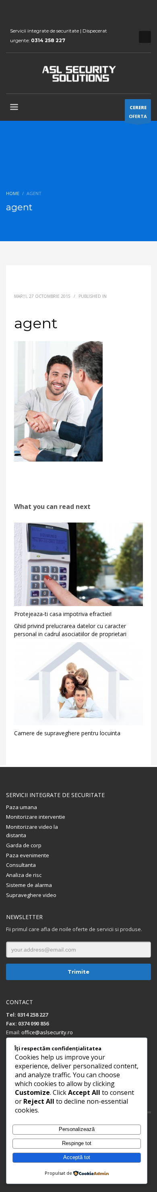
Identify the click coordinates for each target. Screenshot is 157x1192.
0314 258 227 (48, 40)
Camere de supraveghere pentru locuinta (67, 733)
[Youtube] (24, 12)
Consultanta (21, 865)
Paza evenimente (27, 855)
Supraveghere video (31, 895)
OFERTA (138, 111)
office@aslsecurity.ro (47, 1032)
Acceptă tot (76, 1157)
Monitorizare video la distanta (32, 831)
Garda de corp (23, 845)
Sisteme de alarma (29, 885)
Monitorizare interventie (35, 816)
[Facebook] (12, 12)
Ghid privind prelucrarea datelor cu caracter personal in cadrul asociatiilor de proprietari (70, 630)
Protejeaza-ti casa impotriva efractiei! (63, 614)
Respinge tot (76, 1143)
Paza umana (21, 807)
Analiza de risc (23, 875)
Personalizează (77, 1129)
